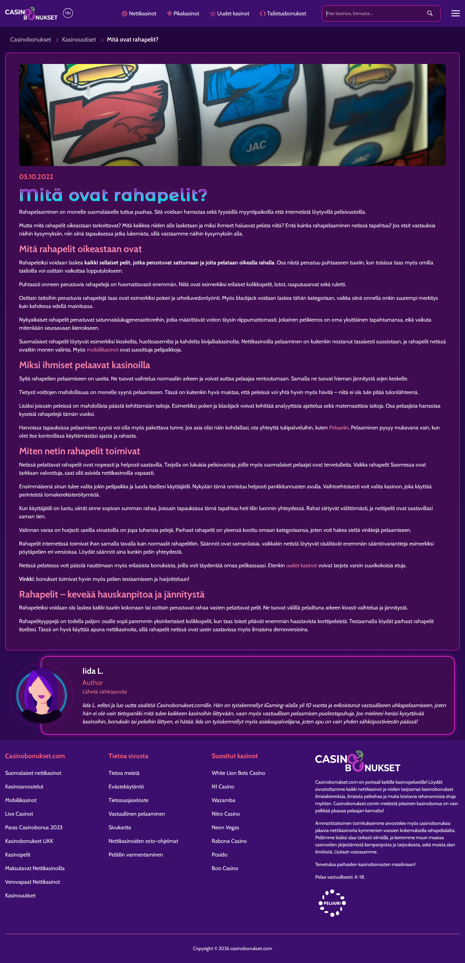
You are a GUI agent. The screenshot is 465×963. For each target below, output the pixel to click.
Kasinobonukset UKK (29, 841)
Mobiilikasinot (20, 800)
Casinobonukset (30, 39)
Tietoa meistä (124, 773)
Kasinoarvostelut (24, 786)
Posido (219, 854)
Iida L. (92, 671)
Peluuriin (339, 427)
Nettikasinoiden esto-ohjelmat (143, 841)
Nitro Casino (226, 814)
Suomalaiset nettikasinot (33, 773)
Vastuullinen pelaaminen (137, 814)
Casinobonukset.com (336, 782)
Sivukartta (120, 827)
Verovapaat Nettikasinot (32, 882)
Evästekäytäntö (126, 786)
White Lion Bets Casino (238, 773)
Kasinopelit (17, 854)
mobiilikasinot (102, 349)
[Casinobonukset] (31, 13)
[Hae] (430, 13)
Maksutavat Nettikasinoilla (35, 868)
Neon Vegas (225, 827)
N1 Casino (223, 786)
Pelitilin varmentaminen (136, 854)
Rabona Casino (229, 841)
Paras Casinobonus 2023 (34, 827)
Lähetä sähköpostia (104, 691)
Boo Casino (225, 868)
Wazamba (223, 800)
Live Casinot (19, 814)
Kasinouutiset (79, 39)
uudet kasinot (301, 565)
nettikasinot (370, 789)
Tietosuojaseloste (128, 800)
